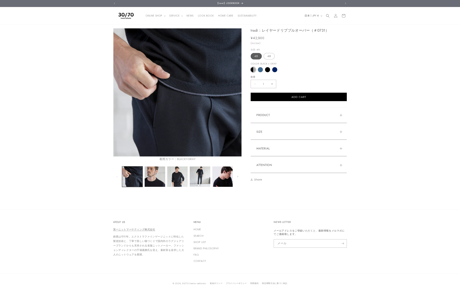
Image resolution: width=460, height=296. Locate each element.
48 (269, 56)
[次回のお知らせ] (345, 3)
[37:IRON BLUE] (260, 69)
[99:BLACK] (267, 69)
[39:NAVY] (274, 69)
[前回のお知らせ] (114, 3)
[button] (155, 15)
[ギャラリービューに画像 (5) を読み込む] (222, 176)
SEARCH (199, 236)
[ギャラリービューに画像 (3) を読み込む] (177, 176)
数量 (253, 76)
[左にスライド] (117, 177)
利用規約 (254, 283)
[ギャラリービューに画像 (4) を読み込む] (200, 176)
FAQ (196, 254)
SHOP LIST (200, 242)
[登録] (343, 243)
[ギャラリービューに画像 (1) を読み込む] (132, 176)
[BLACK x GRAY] (253, 69)
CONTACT (200, 261)
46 (256, 56)
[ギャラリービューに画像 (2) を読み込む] (154, 176)
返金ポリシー (216, 283)
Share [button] (258, 179)
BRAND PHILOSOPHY (206, 248)
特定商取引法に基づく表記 (274, 283)
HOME (197, 229)
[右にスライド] (238, 177)
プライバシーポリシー (236, 283)
